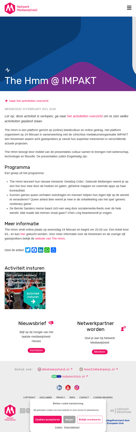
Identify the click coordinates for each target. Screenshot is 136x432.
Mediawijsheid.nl (55, 369)
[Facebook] (35, 250)
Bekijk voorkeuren (90, 419)
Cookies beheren (103, 397)
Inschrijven (36, 350)
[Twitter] (28, 250)
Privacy (60, 397)
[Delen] (54, 250)
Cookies (58, 427)
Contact (84, 397)
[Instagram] (77, 387)
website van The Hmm (50, 238)
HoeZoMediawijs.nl (99, 369)
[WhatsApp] (47, 250)
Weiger (69, 419)
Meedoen (99, 351)
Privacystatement (71, 427)
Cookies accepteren (47, 419)
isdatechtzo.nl (73, 376)
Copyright (29, 397)
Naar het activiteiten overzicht (28, 101)
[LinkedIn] (41, 250)
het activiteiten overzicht (85, 116)
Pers (72, 397)
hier (22, 234)
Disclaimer (46, 397)
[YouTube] (68, 387)
